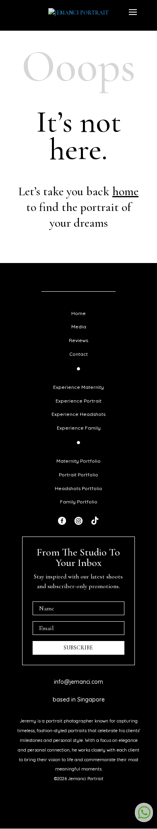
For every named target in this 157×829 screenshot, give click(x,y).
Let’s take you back (78, 191)
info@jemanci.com (78, 681)
